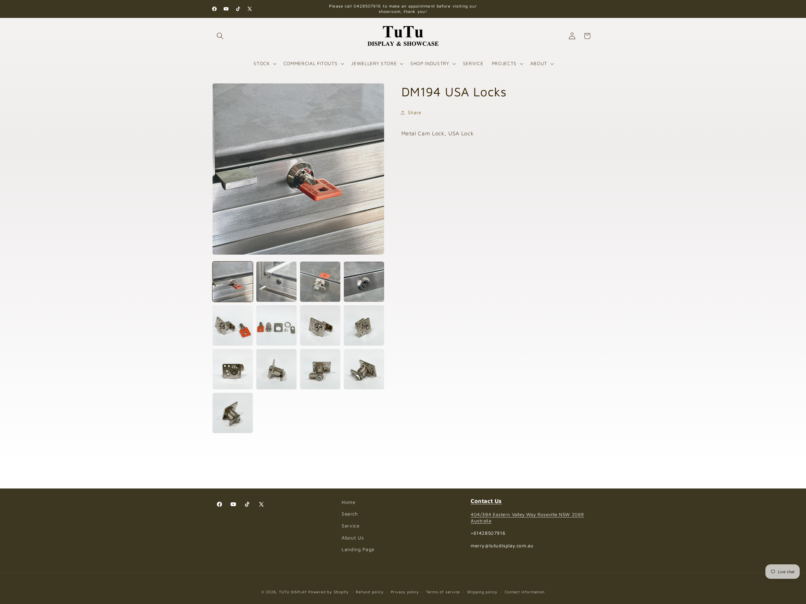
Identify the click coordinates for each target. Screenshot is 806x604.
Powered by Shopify (328, 592)
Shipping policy (482, 592)
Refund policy (369, 592)
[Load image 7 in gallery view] (320, 325)
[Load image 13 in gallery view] (233, 413)
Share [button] (414, 112)
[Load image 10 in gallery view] (276, 369)
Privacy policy (405, 592)
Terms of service (443, 592)
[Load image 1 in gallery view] (233, 282)
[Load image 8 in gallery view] (364, 325)
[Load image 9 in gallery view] (233, 369)
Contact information (525, 592)
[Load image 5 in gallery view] (233, 325)
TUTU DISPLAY (293, 592)
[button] (220, 35)
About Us (353, 537)
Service (351, 525)
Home (348, 502)
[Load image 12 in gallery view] (364, 369)
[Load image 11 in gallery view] (320, 369)
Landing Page (358, 549)
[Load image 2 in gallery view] (276, 282)
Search (350, 514)
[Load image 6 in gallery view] (276, 325)
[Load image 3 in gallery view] (320, 282)
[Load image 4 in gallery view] (364, 282)
